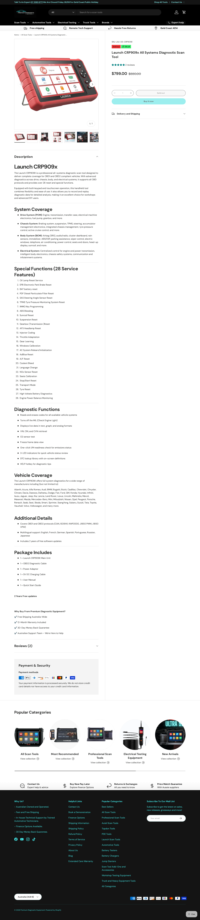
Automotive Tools (41, 22)
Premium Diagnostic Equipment (33, 910)
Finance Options (76, 817)
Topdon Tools (108, 828)
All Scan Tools (26, 35)
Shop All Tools (161, 2)
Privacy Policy (75, 844)
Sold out (161, 93)
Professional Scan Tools (100, 756)
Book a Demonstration (79, 812)
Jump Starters (109, 861)
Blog (70, 855)
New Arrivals (170, 754)
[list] (56, 84)
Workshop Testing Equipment (116, 875)
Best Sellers (107, 806)
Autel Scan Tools (110, 823)
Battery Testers (109, 850)
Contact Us (176, 2)
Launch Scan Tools (111, 839)
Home (16, 35)
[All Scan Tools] (29, 734)
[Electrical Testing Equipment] (135, 734)
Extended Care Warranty (80, 861)
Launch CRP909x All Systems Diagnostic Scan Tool (50, 35)
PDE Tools (106, 834)
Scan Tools (20, 22)
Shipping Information (78, 823)
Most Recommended (65, 754)
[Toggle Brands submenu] (111, 22)
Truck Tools (89, 22)
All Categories (109, 886)
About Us (73, 850)
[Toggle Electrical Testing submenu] (78, 22)
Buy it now (149, 101)
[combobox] (104, 12)
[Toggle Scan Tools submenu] (28, 22)
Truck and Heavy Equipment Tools (119, 880)
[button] (184, 12)
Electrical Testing (67, 22)
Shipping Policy (76, 828)
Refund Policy (75, 834)
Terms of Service (76, 839)
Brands (105, 22)
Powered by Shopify (53, 910)
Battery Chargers (110, 855)
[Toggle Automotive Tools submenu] (53, 22)
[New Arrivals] (170, 734)
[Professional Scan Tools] (100, 734)
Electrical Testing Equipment (135, 756)
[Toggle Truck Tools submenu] (97, 22)
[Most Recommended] (65, 734)
